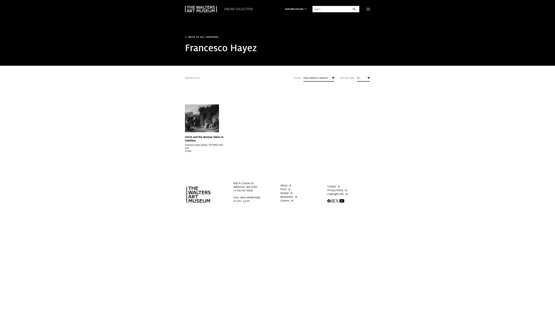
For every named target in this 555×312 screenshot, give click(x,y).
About (284, 185)
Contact (332, 186)
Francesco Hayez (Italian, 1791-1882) (201, 145)
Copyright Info (336, 194)
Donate (284, 193)
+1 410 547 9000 (243, 190)
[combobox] (318, 78)
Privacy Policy (335, 190)
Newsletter (287, 196)
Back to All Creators (202, 37)
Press (283, 189)
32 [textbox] (358, 77)
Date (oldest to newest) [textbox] (315, 77)
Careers (285, 200)
